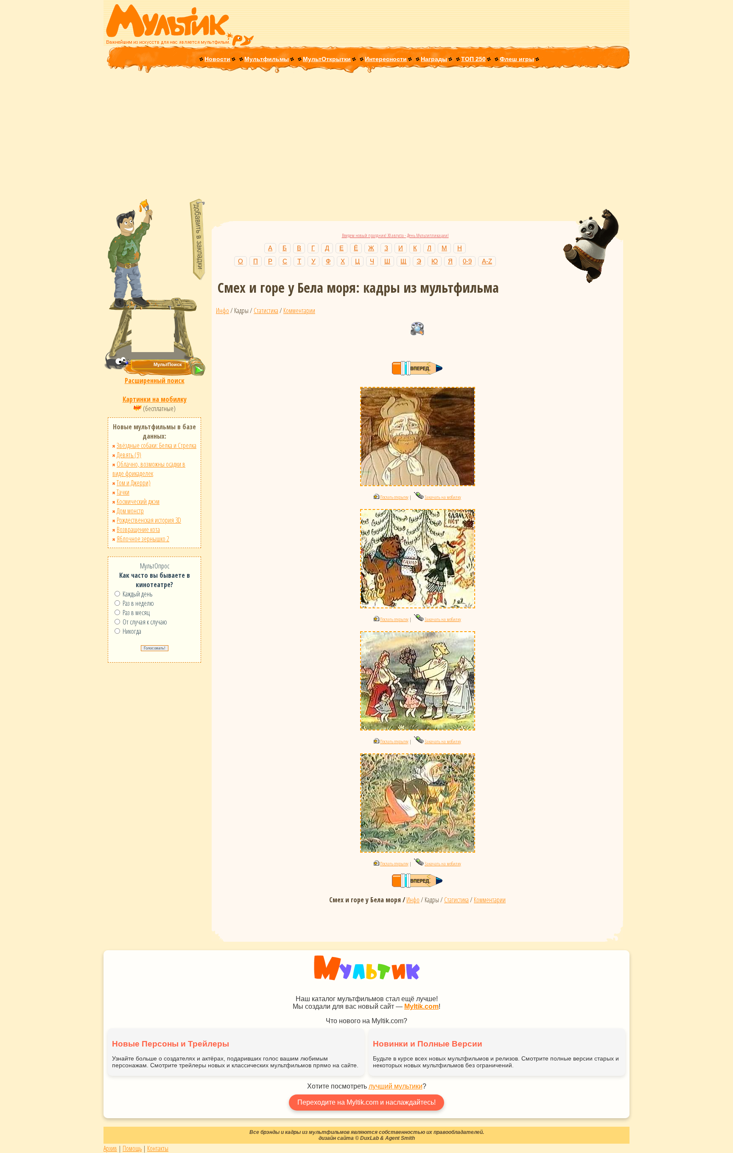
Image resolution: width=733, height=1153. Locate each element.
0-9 (467, 261)
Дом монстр (130, 510)
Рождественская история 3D (149, 520)
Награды (434, 59)
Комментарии (299, 310)
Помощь (132, 1148)
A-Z (487, 261)
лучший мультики (395, 1086)
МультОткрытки (327, 59)
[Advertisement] (366, 136)
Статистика (266, 310)
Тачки (123, 492)
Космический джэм (138, 501)
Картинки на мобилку (155, 399)
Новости (217, 59)
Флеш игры (517, 59)
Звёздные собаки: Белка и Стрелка (156, 445)
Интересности (386, 59)
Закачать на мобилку (443, 497)
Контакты (157, 1148)
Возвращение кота (138, 529)
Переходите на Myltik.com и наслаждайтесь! (366, 1102)
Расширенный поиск (155, 380)
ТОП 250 (473, 59)
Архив (110, 1148)
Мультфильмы (266, 59)
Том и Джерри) (134, 482)
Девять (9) (129, 454)
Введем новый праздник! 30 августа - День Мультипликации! (395, 235)
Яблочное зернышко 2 (143, 538)
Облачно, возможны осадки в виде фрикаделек (148, 468)
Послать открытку (394, 497)
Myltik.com (421, 1006)
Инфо (222, 310)
